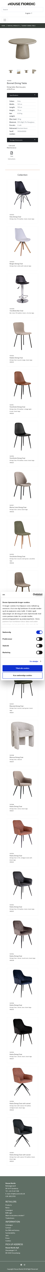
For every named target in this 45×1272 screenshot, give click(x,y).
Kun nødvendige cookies (22, 675)
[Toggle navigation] (5, 20)
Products (8, 1205)
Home (3, 25)
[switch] (39, 639)
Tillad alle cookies (22, 668)
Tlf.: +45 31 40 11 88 (12, 1191)
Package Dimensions (16, 140)
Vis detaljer (34, 661)
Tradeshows (9, 1218)
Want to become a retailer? (14, 1215)
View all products (14, 25)
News (7, 1208)
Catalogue (9, 1210)
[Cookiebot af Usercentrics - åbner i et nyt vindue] (32, 594)
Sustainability (10, 1233)
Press (7, 1238)
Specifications (14, 95)
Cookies (8, 1241)
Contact (8, 1228)
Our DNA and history (12, 1230)
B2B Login (8, 1213)
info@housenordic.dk (17, 1194)
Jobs (7, 1235)
